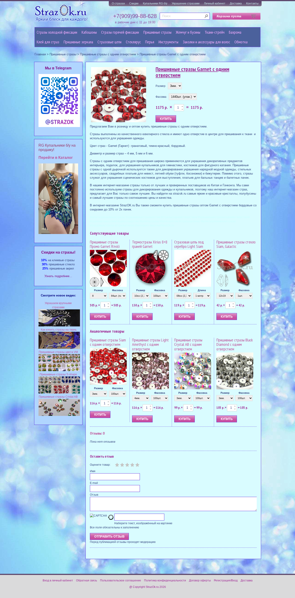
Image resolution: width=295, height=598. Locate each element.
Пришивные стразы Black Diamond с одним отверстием (234, 344)
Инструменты (168, 41)
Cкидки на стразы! (58, 252)
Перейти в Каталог (55, 158)
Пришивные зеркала (78, 41)
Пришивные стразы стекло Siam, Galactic (236, 244)
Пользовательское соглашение (120, 580)
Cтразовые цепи (109, 41)
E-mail (94, 483)
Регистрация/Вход (226, 580)
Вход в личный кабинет (58, 580)
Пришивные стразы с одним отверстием (108, 54)
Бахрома (235, 32)
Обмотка (241, 41)
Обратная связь (86, 580)
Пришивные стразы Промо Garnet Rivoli (105, 244)
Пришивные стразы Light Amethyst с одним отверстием (150, 344)
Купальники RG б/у (155, 3)
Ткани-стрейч (214, 32)
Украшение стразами (186, 3)
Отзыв (94, 494)
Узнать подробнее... (58, 276)
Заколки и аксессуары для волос (206, 41)
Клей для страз (48, 41)
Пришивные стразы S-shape (58, 374)
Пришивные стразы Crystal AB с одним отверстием (188, 344)
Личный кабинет (214, 3)
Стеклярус (133, 41)
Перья (149, 41)
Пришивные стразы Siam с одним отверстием (108, 342)
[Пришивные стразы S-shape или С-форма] (59, 392)
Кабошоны (89, 32)
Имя (92, 471)
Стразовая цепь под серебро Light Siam (189, 244)
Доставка (236, 3)
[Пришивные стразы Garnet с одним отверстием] (119, 95)
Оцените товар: (100, 464)
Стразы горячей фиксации (120, 32)
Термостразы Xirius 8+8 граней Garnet (149, 244)
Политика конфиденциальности (165, 580)
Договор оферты (200, 580)
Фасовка (161, 96)
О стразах (118, 3)
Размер (160, 86)
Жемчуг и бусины (188, 32)
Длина (202, 290)
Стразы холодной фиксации (57, 32)
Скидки (134, 3)
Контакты (252, 3)
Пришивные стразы (157, 32)
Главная (40, 54)
